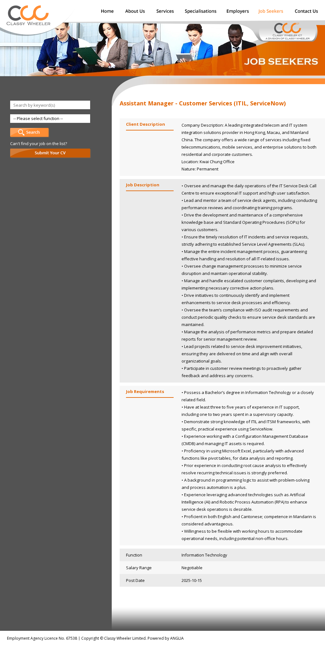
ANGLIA (177, 638)
